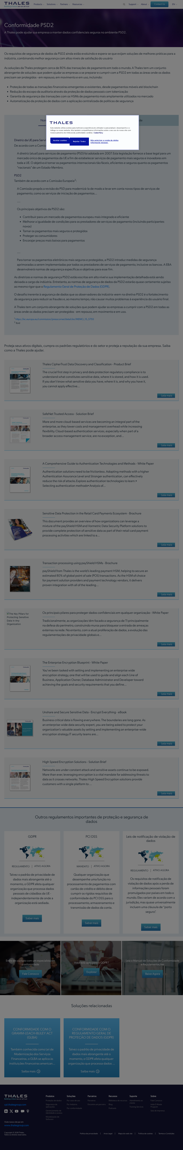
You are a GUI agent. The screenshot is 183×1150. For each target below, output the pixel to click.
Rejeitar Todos (79, 141)
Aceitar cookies (60, 140)
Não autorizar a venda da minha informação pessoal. (104, 141)
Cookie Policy (98, 133)
